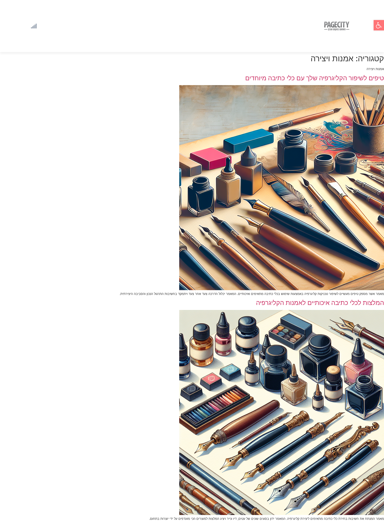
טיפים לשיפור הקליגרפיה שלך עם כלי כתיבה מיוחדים (314, 78)
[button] (379, 25)
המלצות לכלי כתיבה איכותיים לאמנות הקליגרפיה (320, 303)
